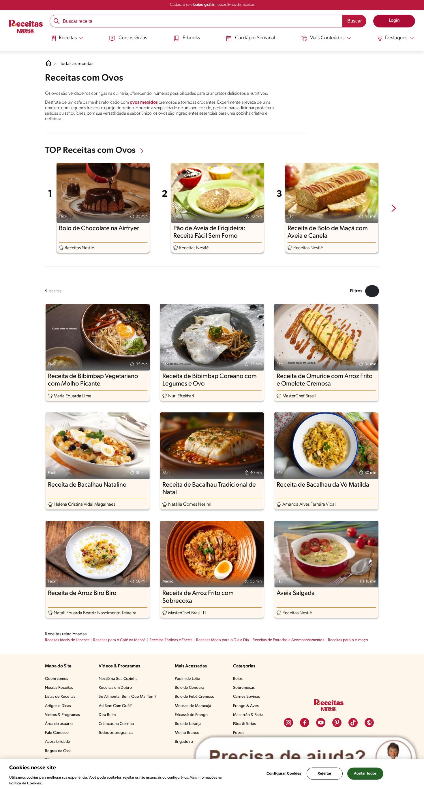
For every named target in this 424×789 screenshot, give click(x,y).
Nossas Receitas (59, 688)
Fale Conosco (57, 733)
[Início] (26, 27)
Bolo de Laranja (188, 724)
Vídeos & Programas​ (62, 715)
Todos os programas (116, 733)
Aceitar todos (365, 773)
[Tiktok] (353, 722)
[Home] (48, 65)
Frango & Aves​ (246, 706)
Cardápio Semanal (255, 38)
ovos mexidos (144, 102)
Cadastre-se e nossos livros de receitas (212, 5)
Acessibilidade (57, 742)
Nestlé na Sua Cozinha (118, 679)
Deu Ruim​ (107, 715)
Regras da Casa (58, 751)
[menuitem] (67, 40)
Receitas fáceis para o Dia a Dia (222, 640)
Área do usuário (59, 724)
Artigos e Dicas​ (58, 706)
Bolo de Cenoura (189, 688)
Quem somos (56, 679)
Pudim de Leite (187, 679)
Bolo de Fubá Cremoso (194, 697)
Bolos (238, 679)
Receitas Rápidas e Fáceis (170, 640)
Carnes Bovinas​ (246, 697)
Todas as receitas (76, 64)
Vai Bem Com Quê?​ (115, 706)
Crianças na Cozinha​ (116, 724)
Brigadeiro (184, 742)
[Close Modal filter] (372, 291)
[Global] (369, 722)
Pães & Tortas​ (244, 724)
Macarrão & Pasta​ (248, 715)
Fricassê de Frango (191, 715)
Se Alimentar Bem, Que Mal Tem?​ (127, 697)
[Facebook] (304, 722)
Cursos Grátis (133, 38)
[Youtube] (321, 722)
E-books (191, 38)
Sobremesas (244, 688)
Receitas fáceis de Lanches (67, 640)
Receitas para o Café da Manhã (119, 640)
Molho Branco (187, 733)
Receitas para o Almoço (348, 640)
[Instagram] (288, 722)
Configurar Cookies (284, 773)
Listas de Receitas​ (60, 697)
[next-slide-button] (393, 209)
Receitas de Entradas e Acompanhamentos (288, 640)
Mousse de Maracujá (193, 706)
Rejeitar (324, 773)
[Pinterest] (337, 722)
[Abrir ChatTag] (305, 757)
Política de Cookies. (25, 783)
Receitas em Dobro (115, 688)
